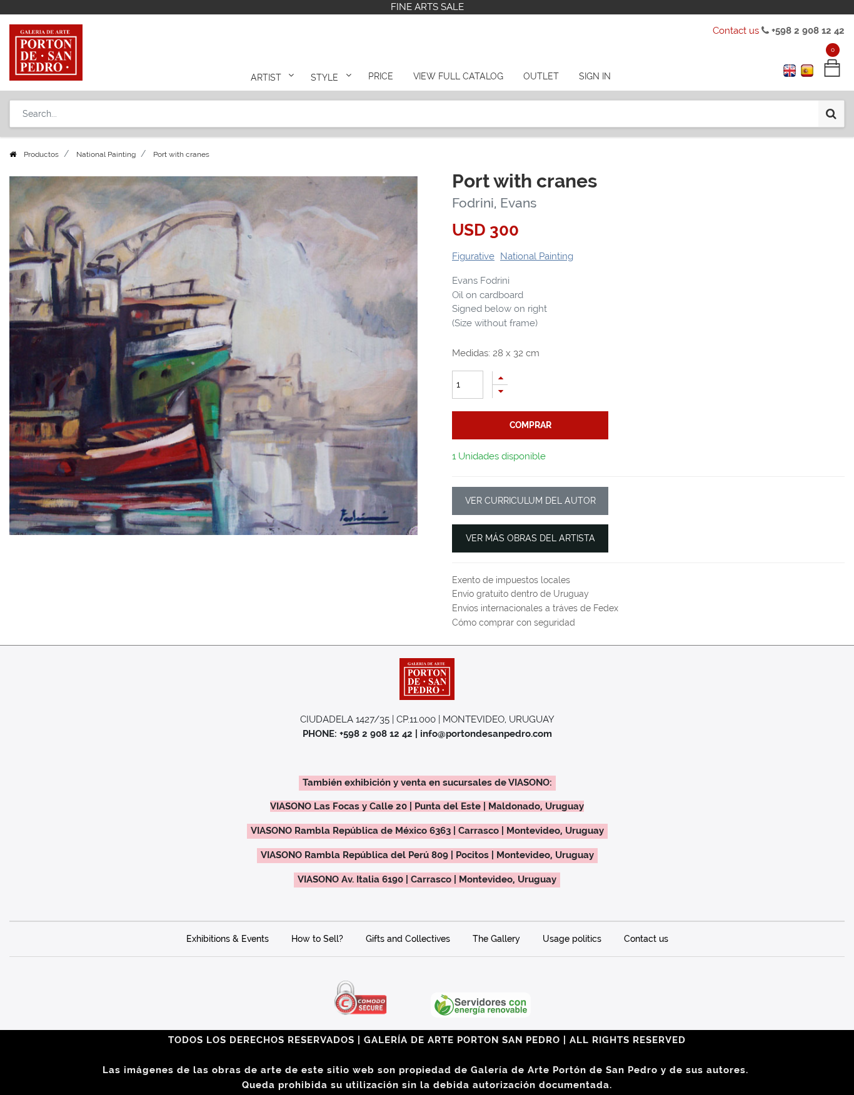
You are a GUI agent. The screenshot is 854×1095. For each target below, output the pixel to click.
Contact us (736, 30)
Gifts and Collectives (408, 939)
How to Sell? (317, 939)
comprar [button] (530, 425)
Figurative (473, 256)
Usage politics (572, 939)
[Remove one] (500, 391)
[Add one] (500, 377)
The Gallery (496, 939)
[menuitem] (380, 76)
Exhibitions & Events (227, 939)
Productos (41, 154)
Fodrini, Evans (494, 203)
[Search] (831, 114)
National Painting (106, 154)
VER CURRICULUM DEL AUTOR (530, 501)
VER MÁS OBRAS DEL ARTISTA (530, 538)
